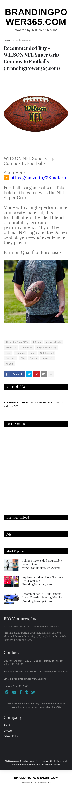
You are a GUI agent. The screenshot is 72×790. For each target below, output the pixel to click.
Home (7, 40)
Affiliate (37, 342)
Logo (32, 352)
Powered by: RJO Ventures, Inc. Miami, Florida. (36, 764)
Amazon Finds (53, 342)
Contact (8, 730)
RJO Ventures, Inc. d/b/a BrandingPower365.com (31, 626)
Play (22, 358)
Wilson (9, 363)
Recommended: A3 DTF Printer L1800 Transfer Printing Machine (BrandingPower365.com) (42, 597)
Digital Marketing (46, 347)
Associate (11, 347)
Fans (8, 352)
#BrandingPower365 (22, 40)
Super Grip (47, 358)
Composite (26, 347)
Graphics (20, 352)
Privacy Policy (11, 736)
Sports (33, 358)
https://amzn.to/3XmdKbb (38, 178)
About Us (8, 725)
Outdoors (11, 358)
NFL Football (47, 352)
